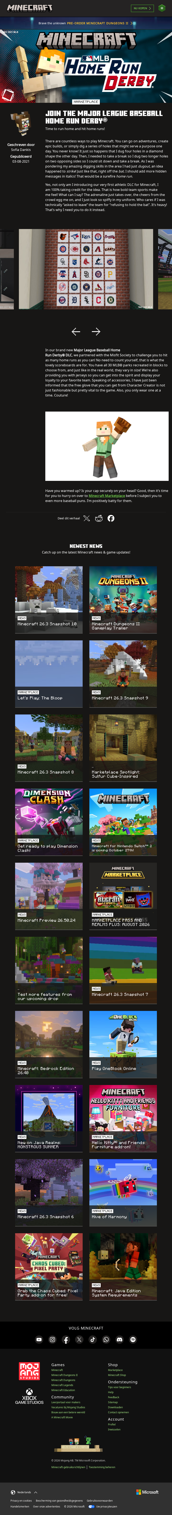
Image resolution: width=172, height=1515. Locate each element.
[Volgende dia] (96, 331)
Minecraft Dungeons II (64, 1375)
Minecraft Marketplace (107, 495)
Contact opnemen (118, 1412)
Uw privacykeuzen (106, 1506)
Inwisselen (114, 1429)
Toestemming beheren (102, 1467)
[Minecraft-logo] (29, 8)
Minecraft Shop (117, 1375)
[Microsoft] (147, 1491)
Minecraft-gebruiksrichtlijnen (68, 1467)
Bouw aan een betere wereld (68, 1412)
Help (110, 1392)
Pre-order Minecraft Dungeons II (97, 23)
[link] (39, 1339)
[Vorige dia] (76, 331)
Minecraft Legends (62, 1385)
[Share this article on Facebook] (111, 518)
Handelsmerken (19, 1506)
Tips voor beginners (119, 1387)
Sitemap (113, 1402)
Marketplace (115, 1370)
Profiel (112, 1424)
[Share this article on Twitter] (86, 518)
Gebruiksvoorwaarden (100, 1500)
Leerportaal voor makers (65, 1402)
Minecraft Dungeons (63, 1380)
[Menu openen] (162, 8)
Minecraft (57, 1370)
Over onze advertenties (46, 1506)
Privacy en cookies (21, 1500)
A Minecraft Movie (62, 1417)
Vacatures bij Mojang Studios (68, 1407)
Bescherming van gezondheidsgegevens (59, 1500)
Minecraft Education (63, 1390)
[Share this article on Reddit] (99, 518)
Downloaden (115, 1407)
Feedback (113, 1397)
